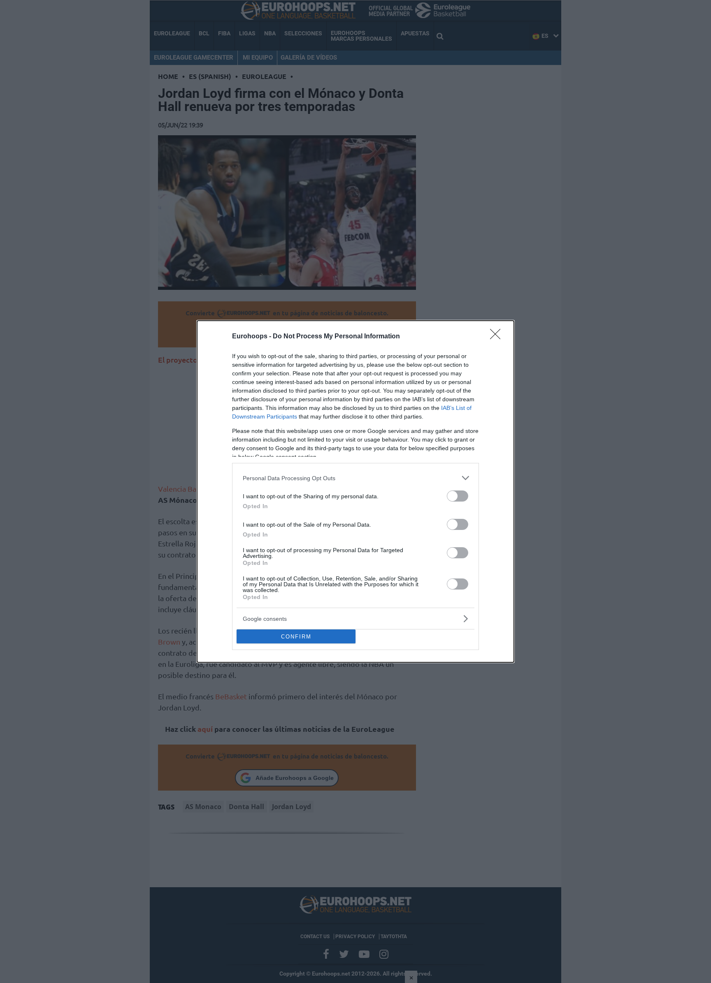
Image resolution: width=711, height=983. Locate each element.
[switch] (457, 496)
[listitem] (355, 478)
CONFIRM (296, 637)
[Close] (498, 337)
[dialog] (355, 491)
